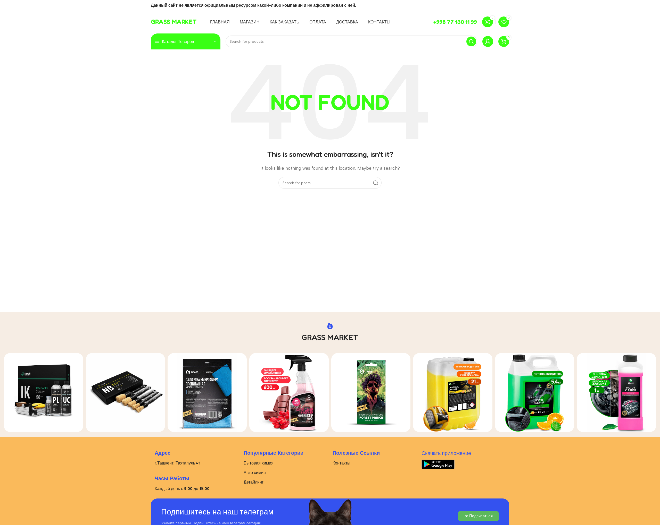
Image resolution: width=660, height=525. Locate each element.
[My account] (488, 41)
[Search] (471, 41)
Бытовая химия (259, 463)
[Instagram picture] (43, 392)
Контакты (341, 463)
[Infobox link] (174, 22)
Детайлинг (253, 482)
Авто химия (255, 472)
